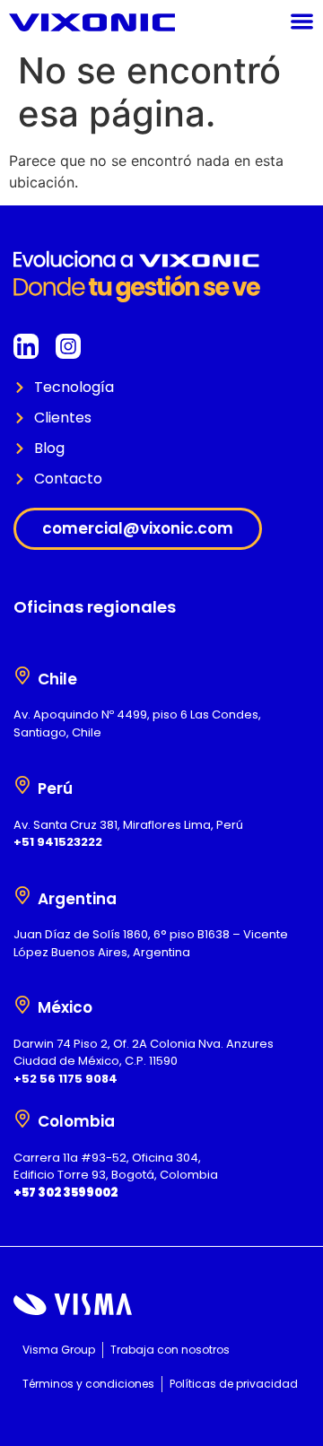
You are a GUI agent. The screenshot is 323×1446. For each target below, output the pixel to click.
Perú (55, 788)
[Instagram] (68, 346)
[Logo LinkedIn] (26, 346)
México (65, 1007)
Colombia (76, 1121)
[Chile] (22, 675)
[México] (22, 1005)
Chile (57, 679)
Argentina (77, 899)
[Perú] (22, 785)
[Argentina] (22, 895)
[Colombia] (22, 1119)
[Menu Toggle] (302, 21)
